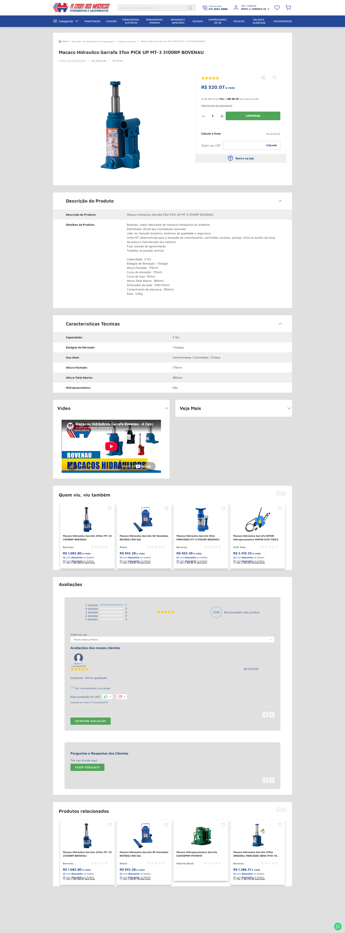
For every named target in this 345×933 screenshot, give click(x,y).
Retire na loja (245, 158)
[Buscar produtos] (190, 8)
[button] (263, 78)
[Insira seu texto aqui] (337, 926)
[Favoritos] (277, 7)
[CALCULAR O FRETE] (271, 145)
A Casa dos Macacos (82, 7)
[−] (205, 115)
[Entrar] (250, 7)
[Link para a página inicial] (63, 41)
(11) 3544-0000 (218, 8)
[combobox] (156, 7)
